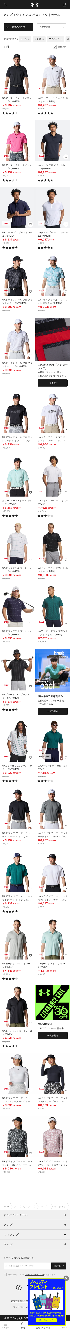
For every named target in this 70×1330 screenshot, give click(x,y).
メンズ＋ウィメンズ (24, 1206)
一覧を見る (52, 383)
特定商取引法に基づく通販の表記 (27, 1301)
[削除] (29, 39)
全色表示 (62, 47)
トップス (44, 1206)
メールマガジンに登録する (19, 1257)
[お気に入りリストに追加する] (30, 89)
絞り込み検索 (18, 27)
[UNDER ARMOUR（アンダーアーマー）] (35, 4)
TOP (6, 1206)
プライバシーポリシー (34, 1274)
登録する (57, 1266)
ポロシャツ (60, 1206)
